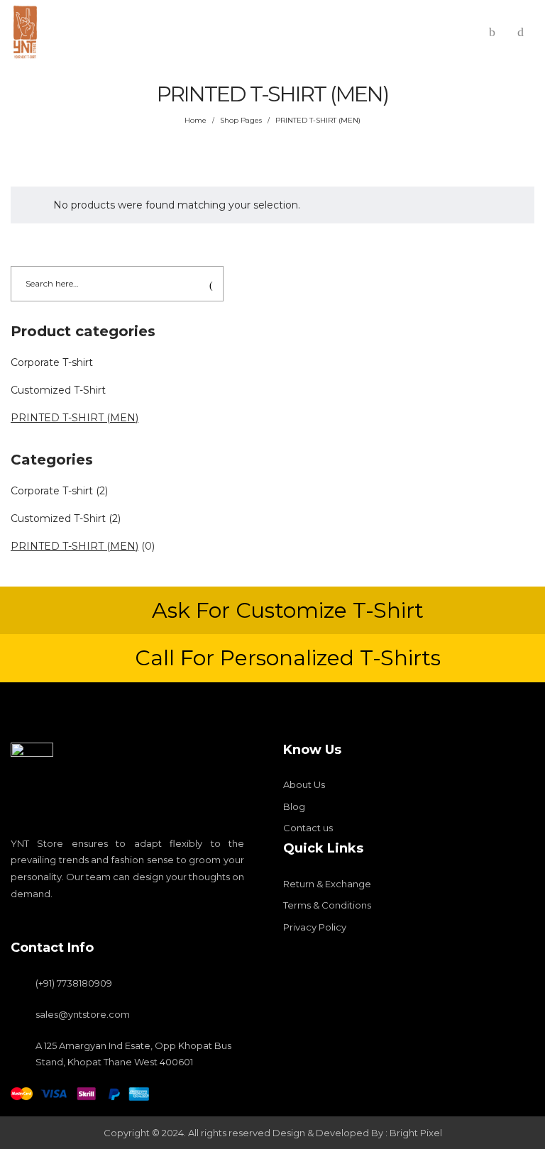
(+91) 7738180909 (73, 983)
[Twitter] (64, 921)
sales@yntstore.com (82, 1014)
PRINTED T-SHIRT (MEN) (74, 417)
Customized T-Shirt (58, 390)
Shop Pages (241, 120)
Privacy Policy (314, 927)
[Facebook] (16, 921)
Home (196, 120)
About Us (304, 784)
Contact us (308, 827)
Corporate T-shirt (52, 362)
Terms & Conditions (327, 905)
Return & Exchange (327, 883)
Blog (294, 806)
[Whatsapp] (88, 921)
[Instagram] (40, 921)
